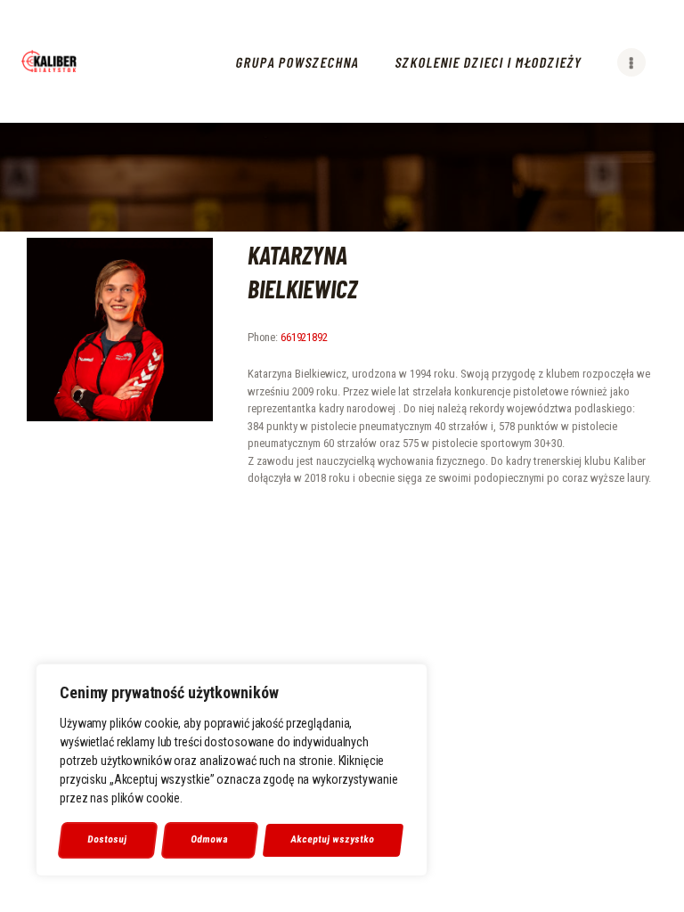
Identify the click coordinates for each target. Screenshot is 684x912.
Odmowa (210, 839)
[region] (232, 770)
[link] (49, 61)
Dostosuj (107, 839)
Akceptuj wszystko (333, 839)
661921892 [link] (304, 337)
